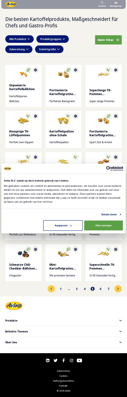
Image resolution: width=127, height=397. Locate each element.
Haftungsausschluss (63, 380)
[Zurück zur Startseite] (10, 4)
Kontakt (64, 385)
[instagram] (71, 360)
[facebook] (64, 360)
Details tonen (109, 214)
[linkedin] (47, 360)
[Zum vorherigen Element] (51, 288)
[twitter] (56, 360)
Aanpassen (61, 225)
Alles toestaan (103, 225)
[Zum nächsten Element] (118, 288)
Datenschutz (63, 370)
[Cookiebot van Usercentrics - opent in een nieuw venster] (108, 168)
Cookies (63, 375)
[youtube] (79, 360)
